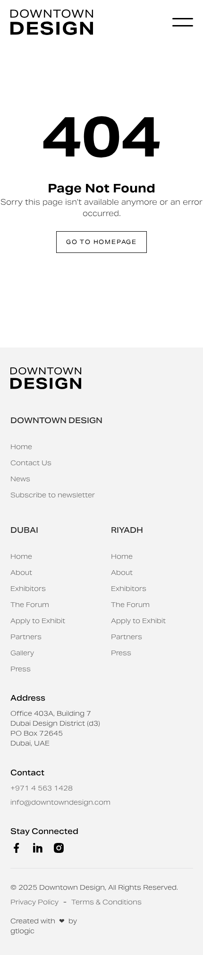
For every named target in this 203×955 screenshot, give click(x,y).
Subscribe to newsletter (52, 495)
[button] (182, 22)
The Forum (29, 604)
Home (21, 447)
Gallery (22, 653)
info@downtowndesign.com (60, 802)
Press (20, 669)
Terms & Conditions (106, 902)
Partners (26, 637)
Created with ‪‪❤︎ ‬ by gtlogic (43, 926)
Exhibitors (28, 588)
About (21, 572)
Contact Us (30, 463)
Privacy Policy (34, 902)
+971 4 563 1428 (41, 788)
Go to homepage (101, 241)
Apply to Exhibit (37, 620)
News (20, 479)
